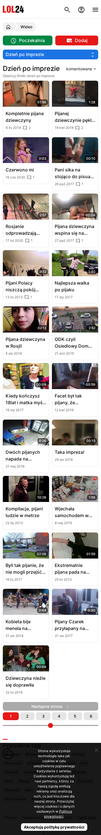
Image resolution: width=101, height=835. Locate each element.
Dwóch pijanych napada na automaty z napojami (23, 455)
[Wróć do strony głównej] (9, 26)
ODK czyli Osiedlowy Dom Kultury (71, 342)
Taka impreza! (69, 452)
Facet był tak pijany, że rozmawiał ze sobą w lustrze (75, 399)
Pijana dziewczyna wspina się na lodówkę (74, 230)
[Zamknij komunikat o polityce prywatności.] (96, 750)
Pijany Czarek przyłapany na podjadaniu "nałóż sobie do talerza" (74, 625)
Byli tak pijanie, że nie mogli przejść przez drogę (25, 568)
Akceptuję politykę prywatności (54, 827)
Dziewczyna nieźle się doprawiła (25, 681)
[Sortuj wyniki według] (82, 69)
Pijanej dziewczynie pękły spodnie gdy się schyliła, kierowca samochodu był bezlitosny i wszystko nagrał (74, 117)
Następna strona (48, 706)
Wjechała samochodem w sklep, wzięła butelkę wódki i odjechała (72, 512)
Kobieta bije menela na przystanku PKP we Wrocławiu (23, 625)
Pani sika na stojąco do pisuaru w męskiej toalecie (75, 173)
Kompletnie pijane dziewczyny (25, 117)
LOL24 (13, 9)
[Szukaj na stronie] (67, 9)
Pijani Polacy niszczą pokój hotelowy (20, 286)
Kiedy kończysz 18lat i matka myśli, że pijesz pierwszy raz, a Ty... (26, 399)
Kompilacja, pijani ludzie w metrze (24, 512)
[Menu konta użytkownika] (81, 9)
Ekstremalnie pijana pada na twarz (70, 568)
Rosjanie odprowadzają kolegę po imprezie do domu (26, 230)
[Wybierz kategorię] (50, 54)
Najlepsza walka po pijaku (72, 286)
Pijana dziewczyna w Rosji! (25, 342)
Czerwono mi (20, 170)
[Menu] (95, 9)
